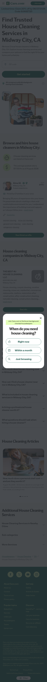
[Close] (41, 318)
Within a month (23, 350)
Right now (23, 341)
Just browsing (23, 359)
